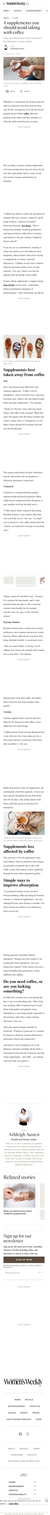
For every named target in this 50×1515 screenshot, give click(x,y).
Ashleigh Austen (17, 49)
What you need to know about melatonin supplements (17, 1212)
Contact (32, 1455)
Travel (36, 1413)
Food (39, 1419)
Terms (36, 1449)
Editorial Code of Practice (24, 1461)
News (6, 11)
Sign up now (24, 1259)
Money (24, 1413)
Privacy (24, 1449)
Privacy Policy (35, 1265)
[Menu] (4, 4)
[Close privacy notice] (47, 1500)
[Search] (27, 4)
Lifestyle (35, 1406)
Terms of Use (7, 1267)
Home (6, 18)
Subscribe (17, 1455)
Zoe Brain (26, 225)
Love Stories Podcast (18, 1419)
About (11, 1449)
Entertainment (34, 11)
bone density (9, 285)
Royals (17, 11)
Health (15, 18)
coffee (26, 113)
